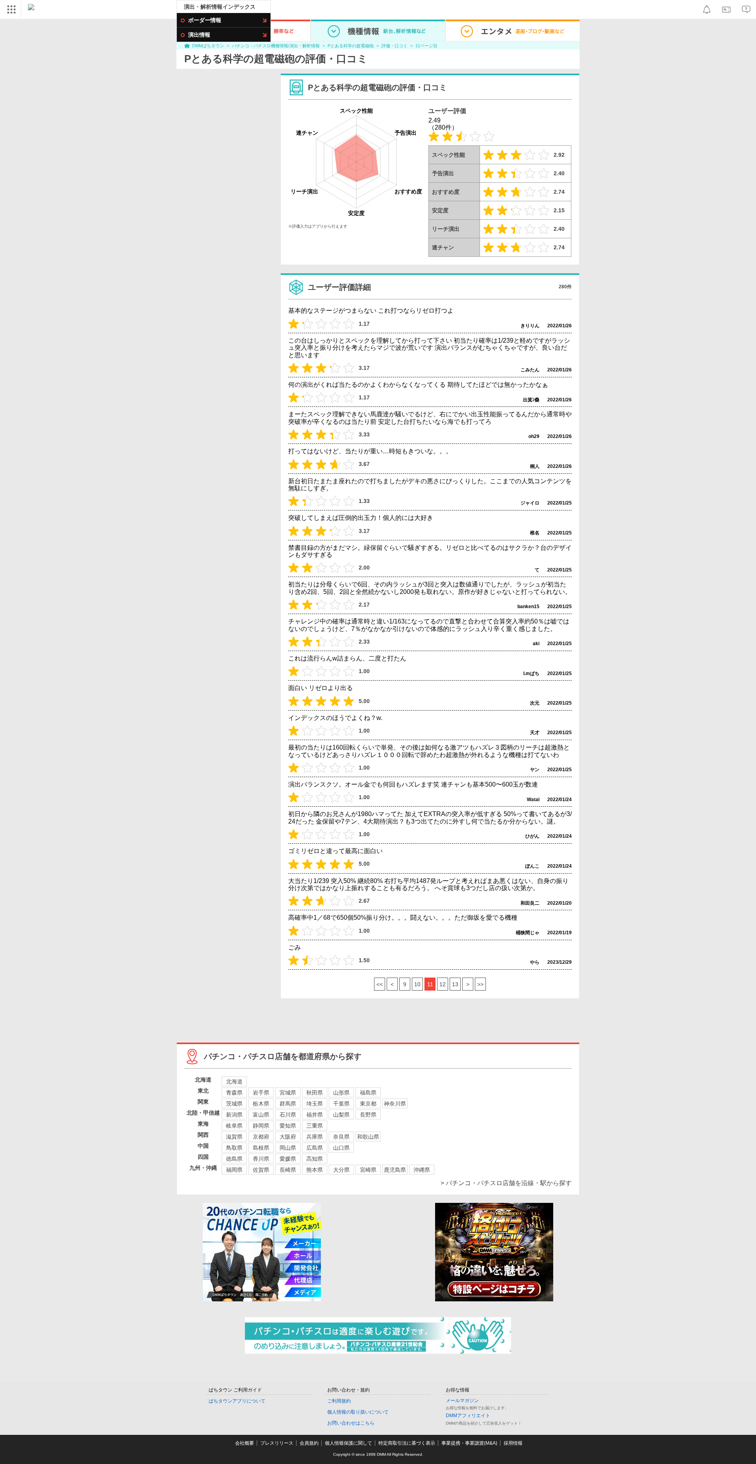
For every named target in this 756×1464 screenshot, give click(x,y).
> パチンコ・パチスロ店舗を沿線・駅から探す (506, 1183)
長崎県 (288, 1170)
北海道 (234, 1081)
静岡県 (261, 1126)
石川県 (288, 1114)
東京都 (368, 1103)
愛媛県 (288, 1159)
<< (379, 984)
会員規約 (309, 1443)
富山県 (261, 1114)
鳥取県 (234, 1148)
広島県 (314, 1148)
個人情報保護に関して (348, 1443)
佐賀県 (261, 1170)
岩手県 (261, 1092)
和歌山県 (368, 1137)
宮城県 (288, 1092)
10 (417, 984)
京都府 (261, 1137)
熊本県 (314, 1170)
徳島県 (234, 1159)
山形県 (341, 1092)
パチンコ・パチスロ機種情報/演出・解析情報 (276, 45)
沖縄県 (421, 1170)
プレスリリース (276, 1443)
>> (480, 984)
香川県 (261, 1159)
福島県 (368, 1092)
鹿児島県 (395, 1170)
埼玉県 (314, 1103)
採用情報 (513, 1443)
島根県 (261, 1148)
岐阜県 (234, 1126)
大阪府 (288, 1137)
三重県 (314, 1126)
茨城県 (234, 1103)
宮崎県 (368, 1170)
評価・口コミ (395, 45)
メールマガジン (462, 1400)
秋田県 (314, 1092)
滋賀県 (234, 1137)
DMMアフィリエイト (468, 1415)
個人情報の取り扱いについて (358, 1412)
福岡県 (234, 1170)
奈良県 (341, 1137)
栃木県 (261, 1103)
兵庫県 (314, 1137)
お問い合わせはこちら (350, 1423)
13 (455, 984)
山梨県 (341, 1114)
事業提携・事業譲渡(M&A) (469, 1443)
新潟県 (234, 1114)
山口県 (341, 1148)
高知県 (314, 1159)
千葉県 (341, 1103)
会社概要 (244, 1443)
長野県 (368, 1114)
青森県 (234, 1092)
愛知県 (288, 1126)
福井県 (314, 1114)
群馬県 (288, 1103)
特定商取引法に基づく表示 (406, 1443)
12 (442, 984)
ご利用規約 (339, 1401)
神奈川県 (395, 1103)
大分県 (341, 1170)
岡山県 (288, 1148)
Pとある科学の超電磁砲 (351, 45)
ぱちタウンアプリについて (237, 1401)
